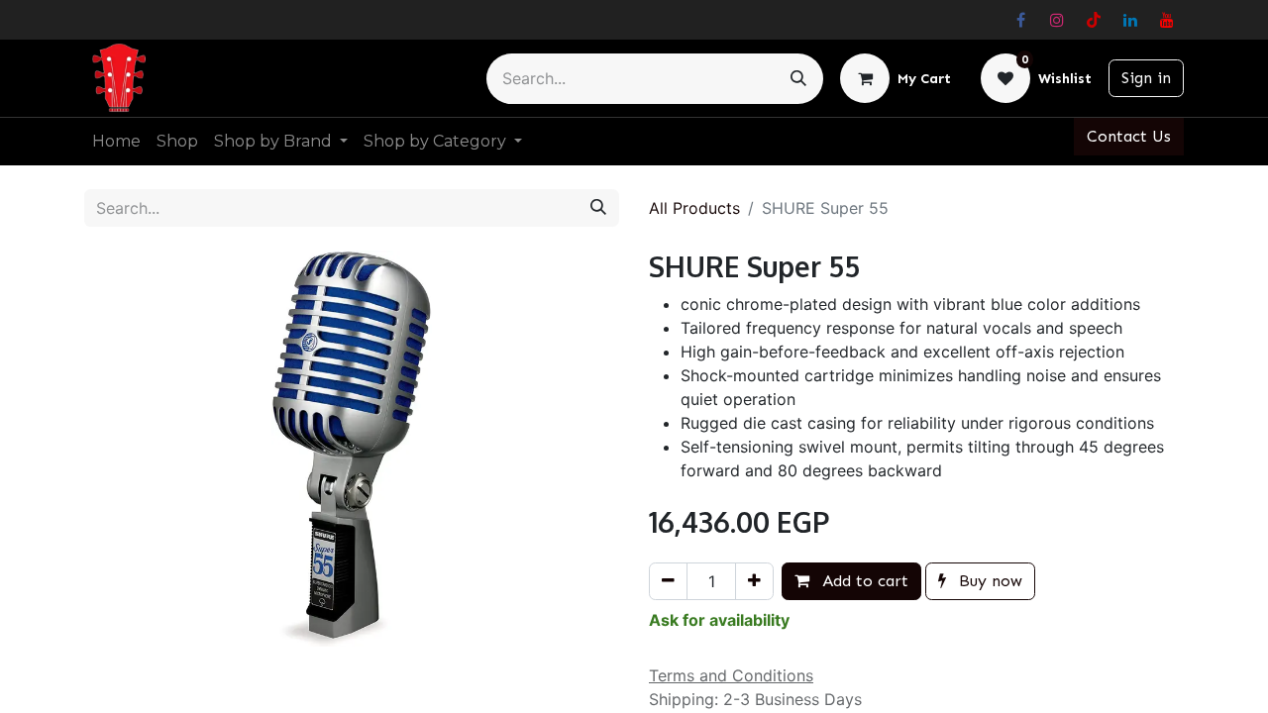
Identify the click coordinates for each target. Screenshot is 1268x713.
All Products (694, 208)
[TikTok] (1094, 20)
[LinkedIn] (1130, 20)
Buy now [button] (988, 580)
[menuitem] (116, 141)
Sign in (1146, 77)
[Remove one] (668, 581)
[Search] (798, 78)
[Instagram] (1057, 20)
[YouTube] (1167, 20)
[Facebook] (1020, 20)
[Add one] (754, 581)
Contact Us (1129, 136)
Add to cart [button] (862, 580)
